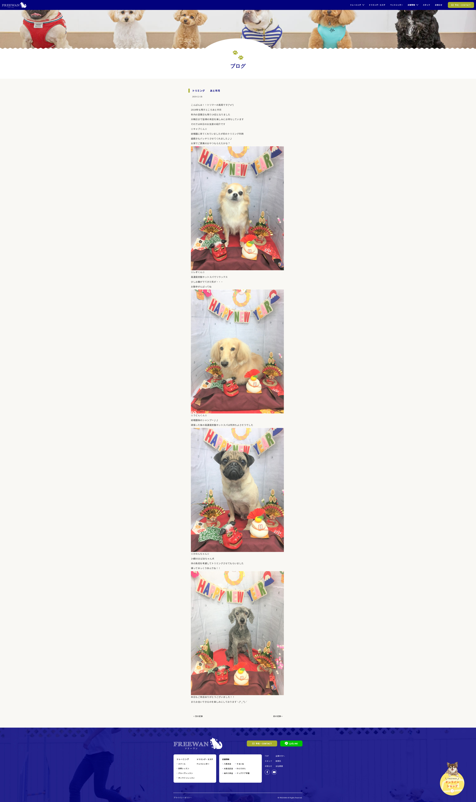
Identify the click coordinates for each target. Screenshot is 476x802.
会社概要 (279, 766)
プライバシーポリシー (183, 797)
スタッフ (426, 5)
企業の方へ (280, 756)
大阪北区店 (228, 768)
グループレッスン (185, 773)
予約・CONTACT (264, 743)
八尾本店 (227, 764)
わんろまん (241, 768)
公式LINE (293, 743)
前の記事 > (278, 716)
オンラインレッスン (186, 778)
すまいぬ (240, 764)
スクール (182, 764)
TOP (267, 756)
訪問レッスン (183, 768)
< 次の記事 (198, 716)
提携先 (278, 761)
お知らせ (438, 5)
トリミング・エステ (377, 5)
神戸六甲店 (228, 773)
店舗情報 (411, 5)
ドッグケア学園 (243, 773)
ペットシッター (396, 5)
